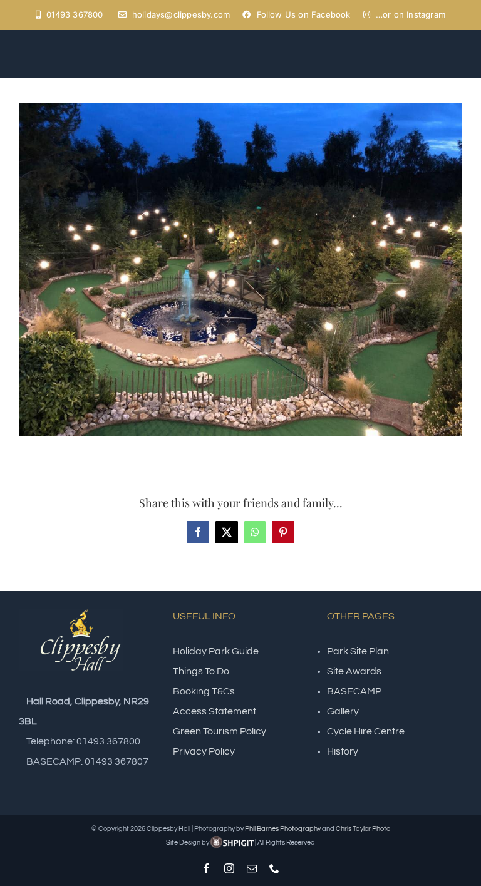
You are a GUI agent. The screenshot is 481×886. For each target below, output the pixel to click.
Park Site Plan (358, 651)
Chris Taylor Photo (363, 828)
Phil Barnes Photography (283, 828)
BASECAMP (354, 691)
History (342, 751)
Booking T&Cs (204, 691)
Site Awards (354, 671)
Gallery (343, 711)
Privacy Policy (204, 751)
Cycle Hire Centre (366, 731)
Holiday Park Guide (216, 651)
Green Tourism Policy (219, 731)
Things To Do (201, 671)
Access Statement (214, 711)
